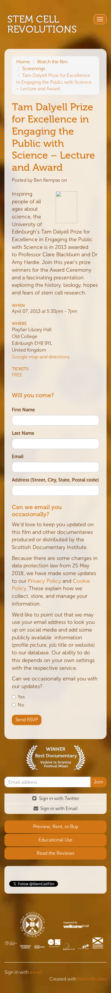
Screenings (33, 68)
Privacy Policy (44, 581)
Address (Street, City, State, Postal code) (55, 480)
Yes (21, 697)
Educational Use (55, 840)
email (36, 972)
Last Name (23, 433)
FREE (17, 375)
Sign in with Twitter (58, 798)
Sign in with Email (58, 808)
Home (23, 62)
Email (17, 456)
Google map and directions (41, 357)
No (21, 705)
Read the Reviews (55, 853)
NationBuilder (92, 979)
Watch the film (52, 62)
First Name (23, 410)
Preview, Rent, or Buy (55, 826)
